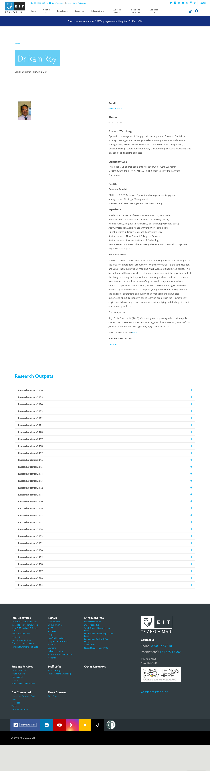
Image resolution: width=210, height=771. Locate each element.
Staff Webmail (54, 621)
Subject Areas (117, 11)
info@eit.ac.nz (58, 3)
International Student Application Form (98, 634)
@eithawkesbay (28, 724)
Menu (203, 11)
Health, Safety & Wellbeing (59, 673)
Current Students (19, 670)
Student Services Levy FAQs (96, 648)
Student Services (135, 11)
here (134, 332)
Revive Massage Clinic (21, 633)
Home (33, 11)
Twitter (15, 706)
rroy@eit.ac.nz (116, 108)
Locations (62, 11)
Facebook (16, 703)
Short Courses (54, 696)
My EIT (50, 628)
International (98, 11)
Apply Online (89, 644)
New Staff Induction (56, 638)
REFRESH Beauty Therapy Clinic (25, 625)
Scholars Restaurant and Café (24, 621)
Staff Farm (52, 644)
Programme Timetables (58, 641)
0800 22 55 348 (41, 3)
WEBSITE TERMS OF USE (154, 692)
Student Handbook (92, 621)
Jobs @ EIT (52, 657)
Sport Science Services (21, 640)
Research (79, 11)
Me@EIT (51, 634)
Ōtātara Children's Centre (23, 643)
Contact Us (154, 11)
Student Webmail (55, 625)
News (14, 699)
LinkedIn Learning (55, 651)
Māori (203, 2)
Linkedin (113, 344)
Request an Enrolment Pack (23, 696)
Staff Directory (54, 670)
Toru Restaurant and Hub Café (25, 647)
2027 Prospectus (91, 625)
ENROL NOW (135, 21)
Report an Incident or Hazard (60, 654)
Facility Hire (17, 637)
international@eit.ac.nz (76, 3)
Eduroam (52, 648)
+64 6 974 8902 (170, 651)
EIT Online (52, 631)
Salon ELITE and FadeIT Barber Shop (25, 629)
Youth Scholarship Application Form (97, 629)
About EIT (46, 11)
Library (15, 680)
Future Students (18, 673)
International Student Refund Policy (96, 640)
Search (196, 11)
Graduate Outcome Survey (23, 683)
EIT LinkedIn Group (20, 709)
